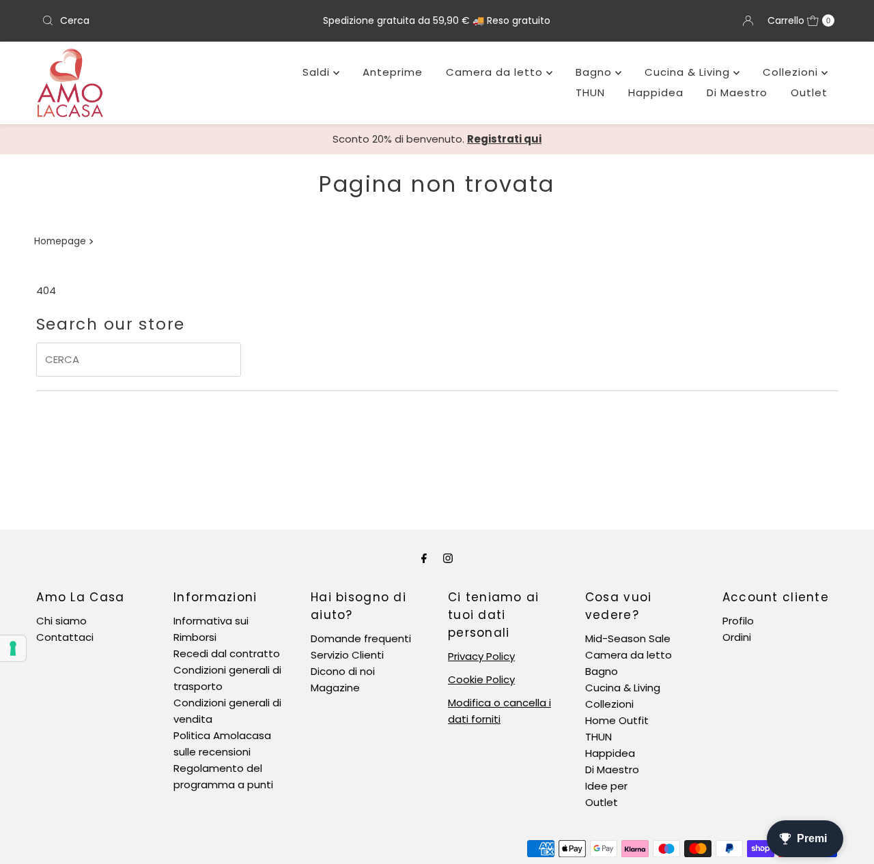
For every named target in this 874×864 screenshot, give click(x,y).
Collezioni (792, 72)
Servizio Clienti (347, 655)
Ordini (736, 637)
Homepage (60, 241)
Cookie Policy (481, 679)
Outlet (809, 92)
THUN (590, 92)
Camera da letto (496, 72)
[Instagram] (448, 558)
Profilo (738, 621)
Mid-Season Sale (628, 638)
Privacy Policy (481, 656)
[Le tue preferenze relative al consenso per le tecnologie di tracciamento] (13, 648)
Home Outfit (617, 720)
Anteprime (393, 72)
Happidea (655, 92)
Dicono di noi (343, 671)
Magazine (335, 687)
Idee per (606, 786)
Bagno (595, 72)
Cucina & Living (689, 72)
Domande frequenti (361, 638)
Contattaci (65, 637)
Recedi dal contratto (226, 653)
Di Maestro (737, 92)
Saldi (317, 72)
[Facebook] (424, 558)
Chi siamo (61, 621)
